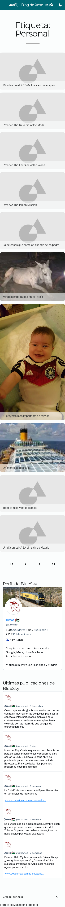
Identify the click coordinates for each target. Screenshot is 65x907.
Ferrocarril (6, 904)
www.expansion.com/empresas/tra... (25, 800)
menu (5, 5)
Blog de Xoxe (32, 5)
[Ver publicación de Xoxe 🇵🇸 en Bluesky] (32, 788)
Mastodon (19, 904)
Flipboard (32, 904)
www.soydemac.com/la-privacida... (24, 873)
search (52, 5)
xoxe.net (12, 624)
